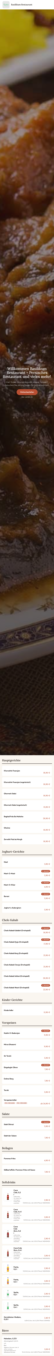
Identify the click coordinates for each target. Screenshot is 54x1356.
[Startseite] (6, 4)
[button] (27, 771)
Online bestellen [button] (27, 392)
